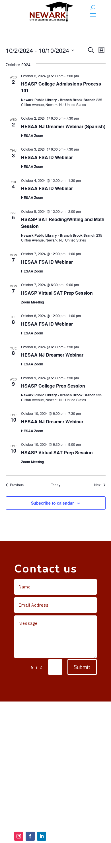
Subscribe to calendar (52, 503)
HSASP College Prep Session (53, 385)
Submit (82, 667)
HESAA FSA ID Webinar (47, 157)
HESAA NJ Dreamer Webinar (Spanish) (63, 126)
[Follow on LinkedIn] (41, 836)
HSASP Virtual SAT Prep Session (57, 293)
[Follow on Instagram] (18, 836)
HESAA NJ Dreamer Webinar (52, 354)
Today (55, 484)
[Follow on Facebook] (30, 836)
